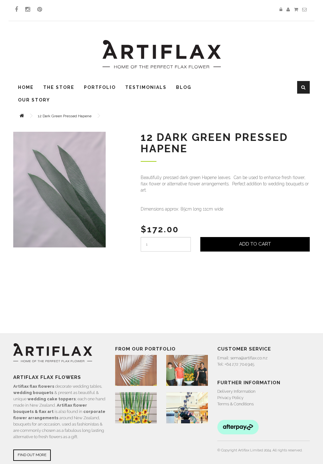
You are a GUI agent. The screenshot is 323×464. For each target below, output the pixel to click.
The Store (58, 87)
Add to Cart (255, 244)
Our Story (34, 99)
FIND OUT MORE (32, 455)
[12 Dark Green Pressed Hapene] (59, 189)
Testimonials (146, 87)
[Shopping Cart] (296, 10)
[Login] (280, 10)
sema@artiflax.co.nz (248, 358)
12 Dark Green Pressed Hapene (64, 116)
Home (26, 87)
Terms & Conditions (235, 404)
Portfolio (100, 87)
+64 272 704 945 (239, 364)
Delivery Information (236, 391)
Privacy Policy (230, 397)
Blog (183, 87)
